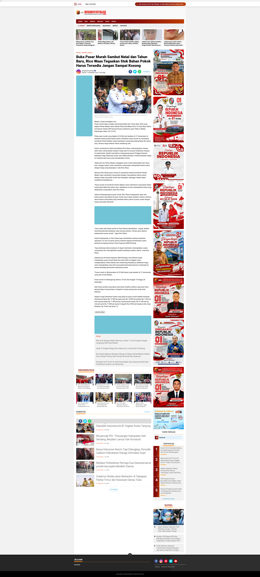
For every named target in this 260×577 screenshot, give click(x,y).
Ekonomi (100, 21)
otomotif (124, 25)
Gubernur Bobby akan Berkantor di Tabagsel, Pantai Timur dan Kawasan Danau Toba (161, 4)
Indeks (80, 21)
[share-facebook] (130, 71)
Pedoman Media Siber (168, 567)
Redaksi (157, 567)
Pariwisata (106, 25)
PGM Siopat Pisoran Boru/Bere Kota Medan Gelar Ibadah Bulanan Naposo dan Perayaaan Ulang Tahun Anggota (170, 481)
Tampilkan (147, 411)
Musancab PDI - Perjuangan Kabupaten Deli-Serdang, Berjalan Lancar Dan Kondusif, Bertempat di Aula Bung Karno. (121, 439)
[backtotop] (130, 555)
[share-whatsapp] (139, 71)
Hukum (82, 25)
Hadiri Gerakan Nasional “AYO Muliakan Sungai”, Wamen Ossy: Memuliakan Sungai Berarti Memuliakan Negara (168, 529)
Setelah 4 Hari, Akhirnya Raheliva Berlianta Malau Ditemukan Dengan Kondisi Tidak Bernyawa (151, 43)
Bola (86, 21)
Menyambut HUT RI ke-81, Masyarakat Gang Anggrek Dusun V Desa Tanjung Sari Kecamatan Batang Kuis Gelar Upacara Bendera (171, 460)
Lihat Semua (113, 489)
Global (114, 21)
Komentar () (146, 71)
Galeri (107, 21)
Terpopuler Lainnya (168, 499)
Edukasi (92, 21)
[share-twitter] (135, 71)
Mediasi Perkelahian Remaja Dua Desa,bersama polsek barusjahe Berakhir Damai (123, 464)
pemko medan (87, 53)
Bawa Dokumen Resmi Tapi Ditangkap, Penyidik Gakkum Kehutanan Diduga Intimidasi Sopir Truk (123, 453)
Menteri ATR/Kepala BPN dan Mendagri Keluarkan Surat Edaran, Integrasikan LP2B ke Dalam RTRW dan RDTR (168, 539)
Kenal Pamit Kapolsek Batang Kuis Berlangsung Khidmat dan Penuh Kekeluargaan (171, 450)
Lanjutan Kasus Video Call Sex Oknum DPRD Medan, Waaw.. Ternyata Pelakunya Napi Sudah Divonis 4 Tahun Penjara (173, 43)
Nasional (162, 437)
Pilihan (115, 25)
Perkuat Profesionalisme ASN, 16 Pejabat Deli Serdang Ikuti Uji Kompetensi (171, 491)
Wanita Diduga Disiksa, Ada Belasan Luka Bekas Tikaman (106, 42)
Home (80, 4)
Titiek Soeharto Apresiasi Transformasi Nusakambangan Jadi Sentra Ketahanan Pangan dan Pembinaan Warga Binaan (167, 548)
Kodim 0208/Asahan (94, 25)
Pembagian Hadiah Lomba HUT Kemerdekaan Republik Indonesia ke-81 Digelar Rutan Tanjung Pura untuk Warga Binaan (123, 426)
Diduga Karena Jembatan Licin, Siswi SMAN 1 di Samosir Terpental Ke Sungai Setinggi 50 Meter (85, 43)
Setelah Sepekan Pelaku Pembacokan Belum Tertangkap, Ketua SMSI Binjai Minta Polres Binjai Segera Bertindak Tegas (171, 471)
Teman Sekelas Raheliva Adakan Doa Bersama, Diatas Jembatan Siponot (129, 43)
